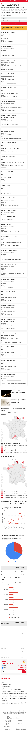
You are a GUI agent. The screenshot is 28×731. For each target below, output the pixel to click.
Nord (12, 79)
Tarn (12, 121)
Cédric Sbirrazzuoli (6, 684)
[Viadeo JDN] (20, 726)
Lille (8, 193)
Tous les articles (5, 712)
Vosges (12, 352)
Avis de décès (6, 3)
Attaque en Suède (6, 686)
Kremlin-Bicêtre (11, 152)
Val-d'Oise (14, 181)
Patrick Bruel (5, 682)
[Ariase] (7, 729)
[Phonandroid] (20, 729)
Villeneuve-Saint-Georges (13, 65)
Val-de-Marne (23, 65)
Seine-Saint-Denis (16, 138)
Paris (9, 41)
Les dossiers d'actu (7, 669)
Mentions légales (21, 713)
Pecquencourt (10, 96)
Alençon (9, 110)
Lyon (9, 55)
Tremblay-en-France (12, 383)
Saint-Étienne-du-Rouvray (14, 165)
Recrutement (14, 712)
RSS (10, 712)
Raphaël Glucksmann (7, 688)
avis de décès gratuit (17, 27)
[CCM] (20, 721)
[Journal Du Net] (7, 724)
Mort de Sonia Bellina (7, 681)
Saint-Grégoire (11, 231)
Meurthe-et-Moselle (16, 342)
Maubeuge (9, 216)
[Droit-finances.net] (20, 724)
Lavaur (8, 121)
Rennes (9, 124)
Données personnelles (21, 712)
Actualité (5, 665)
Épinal (8, 352)
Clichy (9, 245)
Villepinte (9, 242)
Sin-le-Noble (10, 83)
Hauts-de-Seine (15, 205)
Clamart (9, 205)
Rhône (12, 55)
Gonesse (10, 181)
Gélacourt (9, 342)
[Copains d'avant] (7, 726)
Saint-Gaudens (10, 107)
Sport (4, 667)
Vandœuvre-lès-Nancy (12, 273)
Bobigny (10, 138)
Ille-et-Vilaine (14, 124)
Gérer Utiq (15, 713)
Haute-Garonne (18, 107)
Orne (13, 110)
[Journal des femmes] (7, 721)
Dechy (9, 79)
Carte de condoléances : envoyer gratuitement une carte (18, 392)
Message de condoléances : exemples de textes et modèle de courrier (18, 401)
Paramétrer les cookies (8, 713)
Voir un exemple (22, 665)
